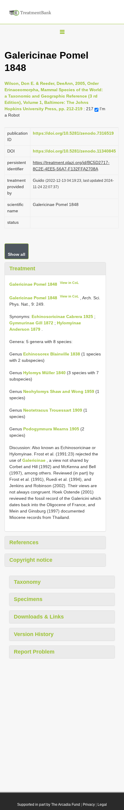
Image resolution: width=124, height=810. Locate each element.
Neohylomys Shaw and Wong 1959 (58, 391)
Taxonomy (27, 582)
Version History (34, 634)
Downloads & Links (39, 617)
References (24, 542)
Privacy (89, 804)
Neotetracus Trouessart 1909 (52, 410)
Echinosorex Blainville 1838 (51, 354)
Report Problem (34, 652)
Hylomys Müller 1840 (44, 372)
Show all (16, 254)
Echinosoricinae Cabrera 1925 (62, 316)
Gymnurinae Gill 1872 (31, 322)
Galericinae (33, 460)
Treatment (22, 268)
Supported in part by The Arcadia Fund (48, 804)
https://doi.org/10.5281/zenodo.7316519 (73, 133)
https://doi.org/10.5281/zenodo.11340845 (74, 151)
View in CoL (69, 282)
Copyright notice (30, 560)
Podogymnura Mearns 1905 (51, 428)
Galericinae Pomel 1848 (33, 283)
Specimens (28, 599)
